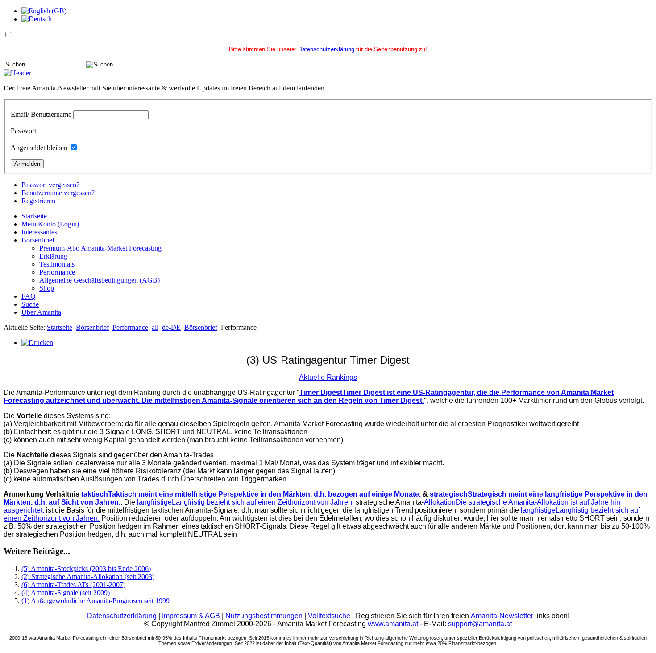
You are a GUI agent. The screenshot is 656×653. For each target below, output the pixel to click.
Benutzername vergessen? (58, 193)
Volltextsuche (332, 616)
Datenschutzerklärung (326, 49)
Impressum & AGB (191, 616)
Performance (57, 272)
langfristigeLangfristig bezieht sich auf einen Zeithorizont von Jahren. (245, 502)
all (155, 327)
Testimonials (57, 264)
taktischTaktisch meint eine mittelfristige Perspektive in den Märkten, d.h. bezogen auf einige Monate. (251, 494)
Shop (46, 288)
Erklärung (53, 256)
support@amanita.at (480, 624)
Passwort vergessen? (50, 185)
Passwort (23, 131)
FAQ (28, 296)
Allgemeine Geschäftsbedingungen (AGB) (99, 280)
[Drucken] (37, 342)
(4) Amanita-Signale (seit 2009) (65, 592)
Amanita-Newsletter (502, 616)
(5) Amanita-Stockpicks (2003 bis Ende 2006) (86, 568)
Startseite (34, 216)
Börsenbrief (37, 240)
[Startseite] (17, 73)
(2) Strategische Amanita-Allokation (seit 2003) (87, 576)
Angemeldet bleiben (39, 148)
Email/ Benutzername (41, 114)
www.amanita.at (393, 624)
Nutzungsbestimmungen (264, 616)
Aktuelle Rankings (328, 377)
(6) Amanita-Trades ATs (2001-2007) (73, 584)
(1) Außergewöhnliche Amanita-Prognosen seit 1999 (95, 600)
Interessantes (39, 232)
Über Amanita (41, 312)
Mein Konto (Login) (50, 224)
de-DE (171, 327)
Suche (30, 304)
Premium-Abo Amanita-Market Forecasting (100, 248)
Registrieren (38, 201)
